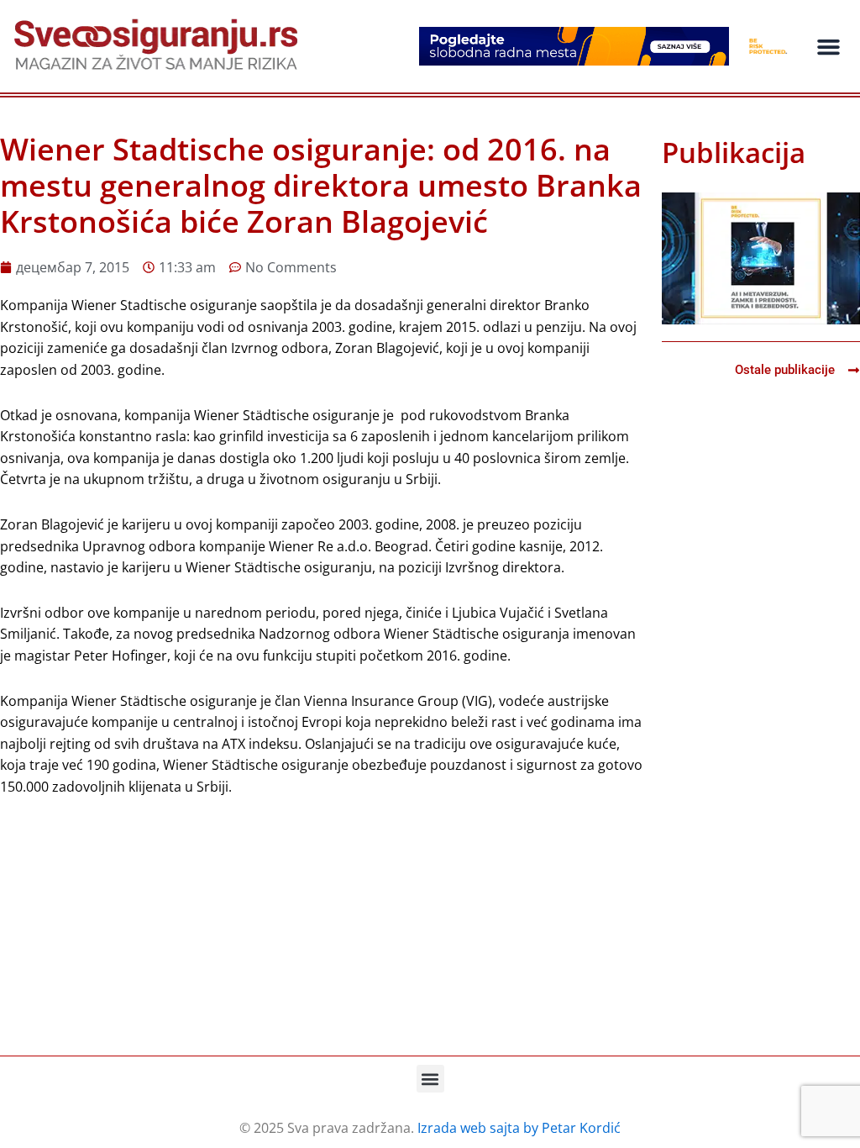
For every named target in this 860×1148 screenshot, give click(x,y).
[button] (828, 46)
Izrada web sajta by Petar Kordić (519, 1128)
